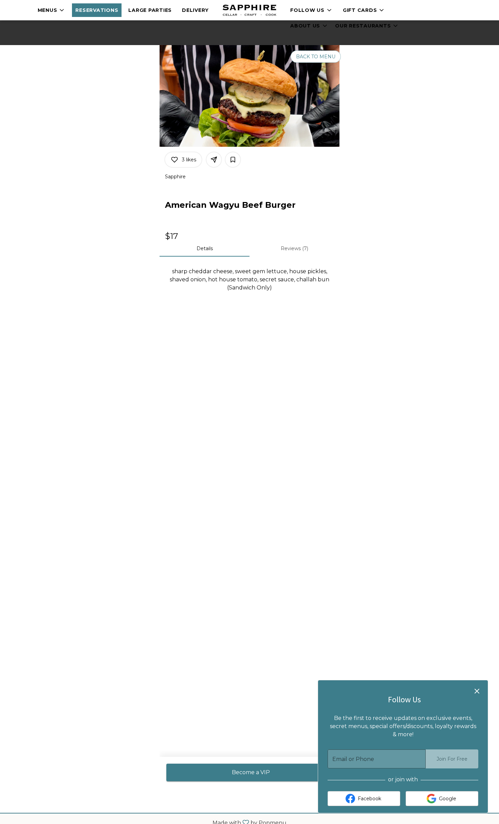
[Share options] (213, 159)
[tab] (205, 248)
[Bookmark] (232, 159)
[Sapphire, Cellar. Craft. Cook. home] (249, 10)
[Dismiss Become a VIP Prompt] (477, 691)
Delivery (195, 10)
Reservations (96, 10)
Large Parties (150, 10)
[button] (51, 10)
